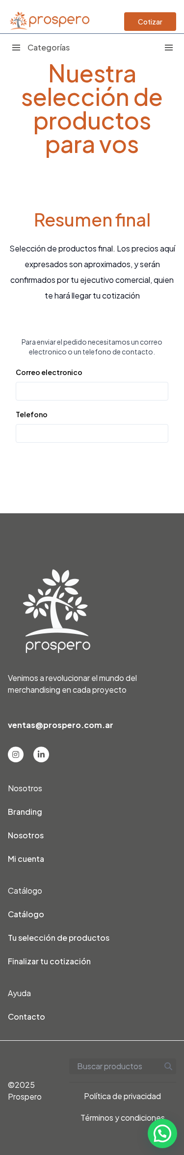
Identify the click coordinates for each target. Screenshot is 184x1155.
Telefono (32, 414)
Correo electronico (49, 372)
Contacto (26, 1016)
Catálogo (26, 914)
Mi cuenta (26, 859)
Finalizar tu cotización (49, 961)
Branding (25, 811)
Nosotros (26, 835)
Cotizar (150, 21)
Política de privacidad (122, 1096)
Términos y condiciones (122, 1117)
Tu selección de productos (58, 937)
